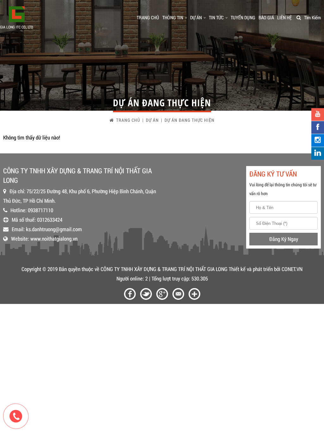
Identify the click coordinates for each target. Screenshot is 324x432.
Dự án (196, 17)
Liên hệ (284, 17)
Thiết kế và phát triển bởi (254, 269)
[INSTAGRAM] (317, 140)
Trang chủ (148, 17)
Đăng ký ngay (283, 239)
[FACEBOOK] (317, 127)
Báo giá (266, 17)
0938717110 (40, 210)
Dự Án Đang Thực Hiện (190, 120)
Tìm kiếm (312, 17)
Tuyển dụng (243, 17)
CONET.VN (292, 269)
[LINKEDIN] (317, 153)
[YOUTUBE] (317, 114)
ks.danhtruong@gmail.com (54, 229)
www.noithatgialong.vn (54, 238)
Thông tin (172, 17)
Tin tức (216, 17)
